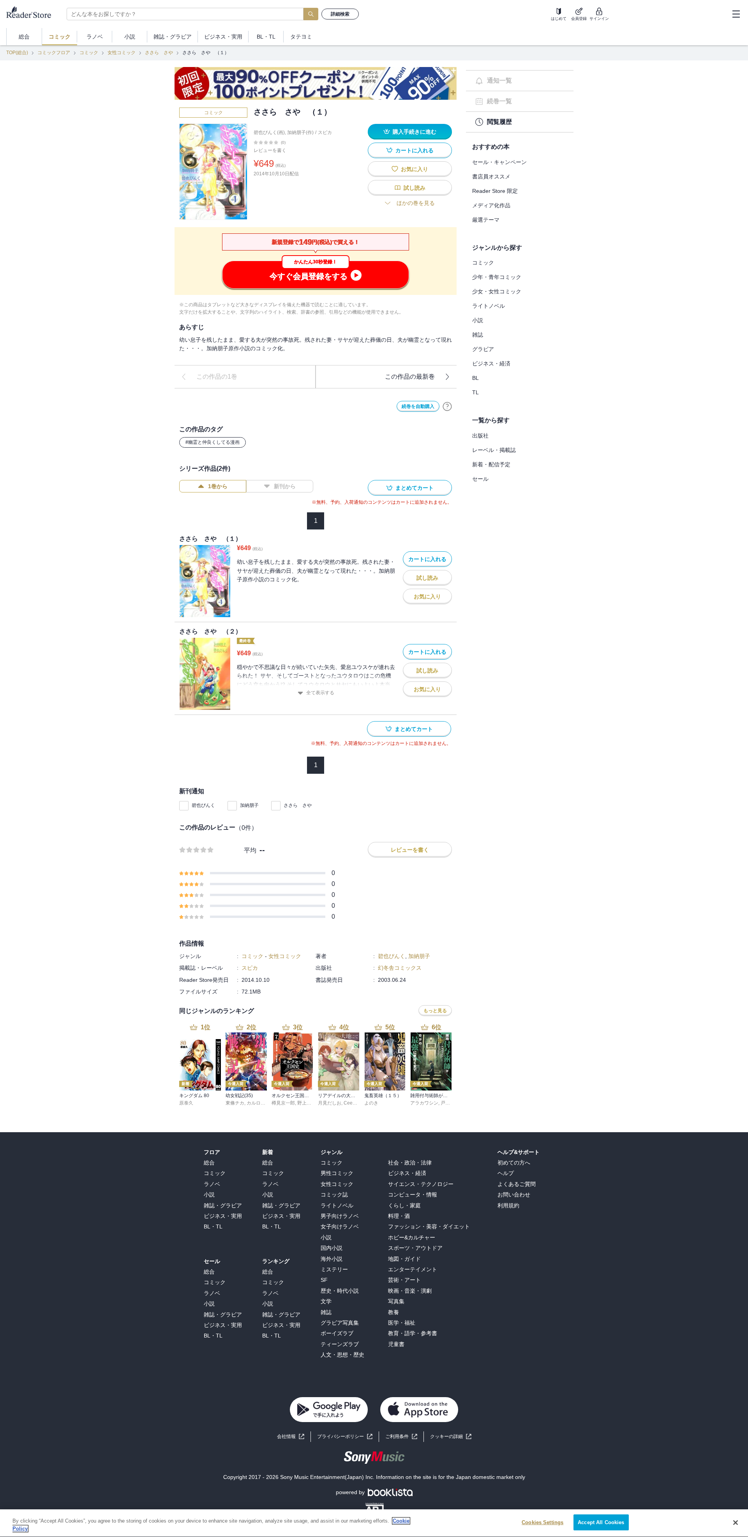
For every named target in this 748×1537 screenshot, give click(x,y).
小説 (477, 320)
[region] (374, 1523)
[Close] (735, 1522)
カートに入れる (414, 150)
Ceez (349, 1103)
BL (475, 378)
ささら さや (159, 52)
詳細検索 (340, 14)
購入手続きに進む (414, 132)
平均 (250, 850)
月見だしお (329, 1103)
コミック (88, 52)
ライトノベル (488, 306)
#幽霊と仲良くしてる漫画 (212, 442)
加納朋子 (249, 805)
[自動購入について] (447, 406)
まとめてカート (414, 488)
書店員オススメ (491, 176)
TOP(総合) (17, 52)
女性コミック (122, 52)
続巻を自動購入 (418, 406)
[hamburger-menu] (736, 14)
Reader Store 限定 (495, 191)
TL (475, 392)
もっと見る (435, 1010)
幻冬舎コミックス (400, 968)
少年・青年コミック (496, 277)
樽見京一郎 (283, 1103)
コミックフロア (53, 52)
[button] (451, 1436)
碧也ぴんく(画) (269, 132)
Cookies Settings (542, 1522)
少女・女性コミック (496, 291)
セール (480, 479)
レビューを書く (270, 150)
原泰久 (186, 1103)
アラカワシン (424, 1103)
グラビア (483, 349)
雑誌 (477, 335)
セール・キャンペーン (499, 162)
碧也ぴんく (203, 805)
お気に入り (414, 169)
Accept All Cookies (601, 1522)
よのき (371, 1103)
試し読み (414, 188)
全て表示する (320, 692)
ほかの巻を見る (416, 203)
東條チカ (235, 1103)
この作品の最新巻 (410, 376)
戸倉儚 (448, 1103)
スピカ (325, 132)
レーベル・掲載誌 (494, 450)
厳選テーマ (485, 220)
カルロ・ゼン (261, 1103)
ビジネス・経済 (491, 363)
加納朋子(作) (300, 132)
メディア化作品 (491, 205)
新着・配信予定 (491, 464)
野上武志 (306, 1103)
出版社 (480, 435)
